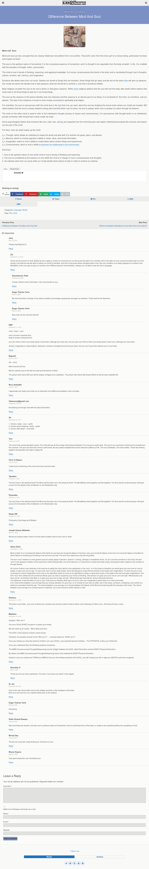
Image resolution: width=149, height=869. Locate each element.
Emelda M (18, 172)
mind (15, 213)
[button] (66, 863)
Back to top (75, 851)
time (126, 80)
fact (59, 105)
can (71, 105)
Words (24, 210)
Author (5, 169)
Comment (7, 786)
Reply (11, 248)
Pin (94, 199)
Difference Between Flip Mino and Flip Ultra (20, 226)
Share (19, 199)
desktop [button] (99, 856)
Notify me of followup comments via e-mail (19, 809)
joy (62, 121)
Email (6, 821)
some (76, 88)
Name (6, 813)
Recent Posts (14, 169)
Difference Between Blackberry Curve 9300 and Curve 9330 (122, 226)
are (16, 55)
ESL (10, 213)
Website (6, 830)
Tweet (57, 199)
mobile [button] (49, 856)
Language (17, 210)
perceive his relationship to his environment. (60, 144)
